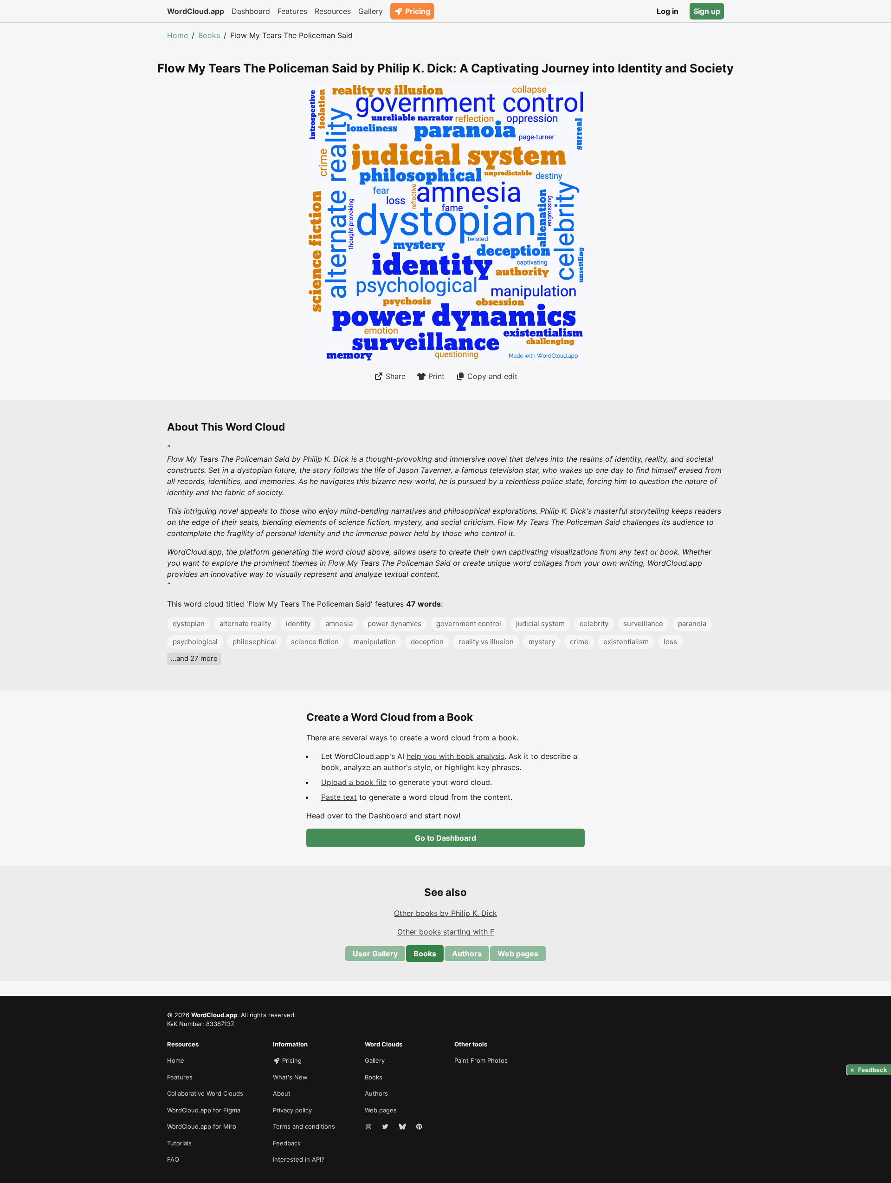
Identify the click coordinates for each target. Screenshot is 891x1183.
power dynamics (394, 623)
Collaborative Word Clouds (205, 1093)
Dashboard (251, 11)
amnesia (339, 623)
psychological (195, 641)
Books (209, 35)
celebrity (594, 623)
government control (468, 623)
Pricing (417, 11)
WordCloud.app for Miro (201, 1126)
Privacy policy (292, 1110)
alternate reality (245, 623)
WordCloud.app (195, 11)
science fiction (315, 641)
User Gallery (375, 953)
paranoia (692, 623)
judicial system (540, 623)
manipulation (375, 641)
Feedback (287, 1143)
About (282, 1093)
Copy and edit (492, 376)
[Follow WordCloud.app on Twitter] (386, 1126)
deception (427, 641)
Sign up (706, 11)
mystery (542, 641)
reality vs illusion (486, 641)
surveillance (643, 623)
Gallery (370, 11)
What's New (290, 1077)
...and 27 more (194, 658)
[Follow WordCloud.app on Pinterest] (420, 1126)
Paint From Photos (481, 1060)
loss (670, 641)
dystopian (189, 623)
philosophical (254, 641)
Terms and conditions (304, 1126)
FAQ (173, 1159)
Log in (667, 11)
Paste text (339, 797)
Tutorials (179, 1143)
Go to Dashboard (445, 838)
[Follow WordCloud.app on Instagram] (369, 1126)
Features (292, 11)
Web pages (517, 953)
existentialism (626, 641)
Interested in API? (298, 1159)
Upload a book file (354, 782)
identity (298, 623)
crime (579, 641)
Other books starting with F (445, 931)
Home (177, 35)
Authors (467, 953)
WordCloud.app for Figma (203, 1110)
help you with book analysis (455, 756)
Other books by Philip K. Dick (445, 913)
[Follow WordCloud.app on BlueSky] (403, 1126)
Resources (333, 11)
